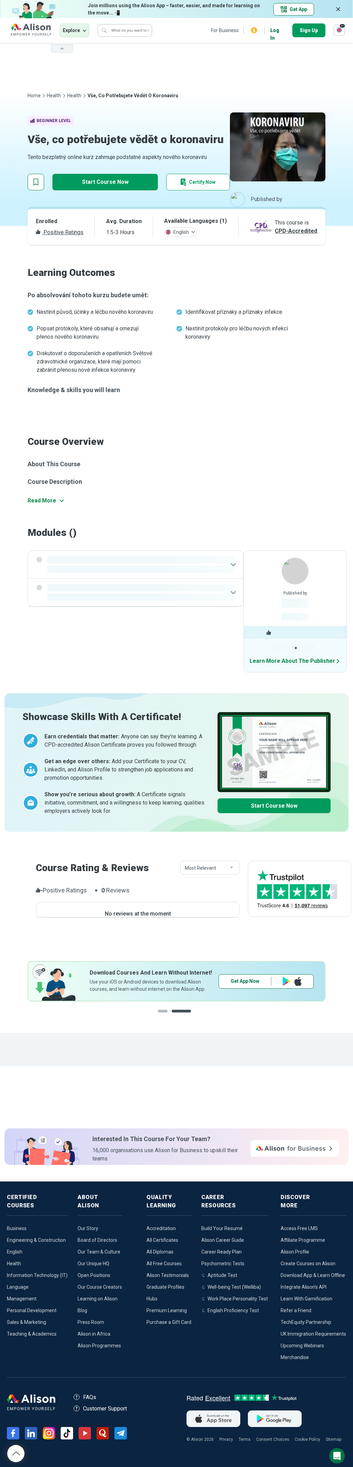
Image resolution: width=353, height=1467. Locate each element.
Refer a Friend (296, 1310)
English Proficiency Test (233, 1310)
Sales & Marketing (26, 1322)
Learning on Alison (98, 1298)
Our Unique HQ (93, 1263)
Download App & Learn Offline (313, 1275)
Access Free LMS (299, 1228)
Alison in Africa (94, 1334)
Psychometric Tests (222, 1263)
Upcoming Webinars (302, 1345)
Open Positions (94, 1275)
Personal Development (32, 1310)
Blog (82, 1310)
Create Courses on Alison (308, 1263)
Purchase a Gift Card (169, 1322)
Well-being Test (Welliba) (234, 1287)
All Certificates (162, 1240)
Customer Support (105, 1408)
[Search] (104, 30)
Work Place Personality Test (238, 1298)
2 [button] (188, 1016)
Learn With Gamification (306, 1298)
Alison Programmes (99, 1345)
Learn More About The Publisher (292, 661)
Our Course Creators (100, 1287)
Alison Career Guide (222, 1240)
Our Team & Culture (99, 1252)
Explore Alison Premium (266, 981)
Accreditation (161, 1228)
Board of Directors (97, 1240)
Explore (71, 30)
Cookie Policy (307, 1439)
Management (22, 1298)
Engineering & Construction (36, 1240)
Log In (274, 31)
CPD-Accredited (296, 231)
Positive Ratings (62, 232)
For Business (225, 30)
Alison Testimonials (168, 1275)
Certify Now (202, 182)
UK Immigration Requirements (313, 1334)
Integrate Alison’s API (303, 1287)
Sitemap (333, 1439)
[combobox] (210, 868)
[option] (176, 981)
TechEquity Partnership (306, 1322)
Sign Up (309, 30)
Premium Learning (167, 1310)
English (14, 1252)
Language (18, 1287)
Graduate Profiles (165, 1287)
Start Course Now (105, 182)
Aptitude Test (222, 1275)
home (34, 95)
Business (17, 1228)
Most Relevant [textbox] (200, 868)
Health (54, 95)
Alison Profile (295, 1252)
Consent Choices (272, 1439)
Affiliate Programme (303, 1240)
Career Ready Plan (221, 1252)
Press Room (91, 1322)
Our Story (88, 1228)
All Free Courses (164, 1263)
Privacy (226, 1439)
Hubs (152, 1298)
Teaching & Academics (32, 1334)
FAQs (89, 1397)
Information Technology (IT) (37, 1275)
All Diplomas (160, 1252)
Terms (245, 1439)
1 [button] (167, 1016)
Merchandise (295, 1357)
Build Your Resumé (222, 1228)
